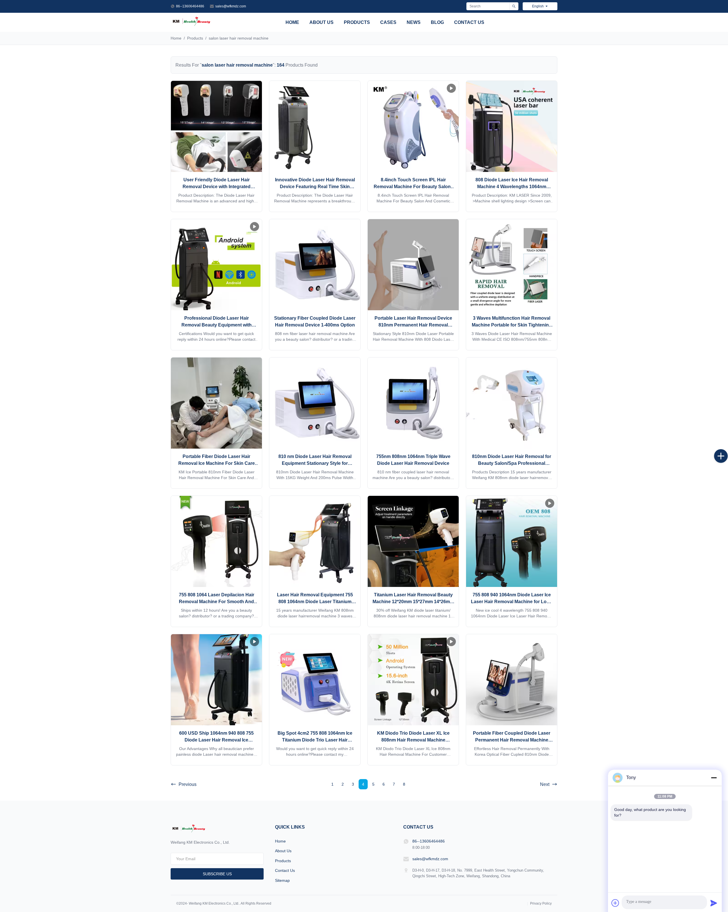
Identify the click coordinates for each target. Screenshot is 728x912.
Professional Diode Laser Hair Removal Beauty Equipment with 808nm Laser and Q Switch (216, 325)
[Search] (513, 6)
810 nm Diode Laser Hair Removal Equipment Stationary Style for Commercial (314, 463)
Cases (388, 22)
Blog (437, 22)
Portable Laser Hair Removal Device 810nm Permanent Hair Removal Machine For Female (413, 325)
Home (292, 22)
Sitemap (282, 880)
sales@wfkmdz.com (230, 6)
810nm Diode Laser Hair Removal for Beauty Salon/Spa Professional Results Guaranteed (511, 463)
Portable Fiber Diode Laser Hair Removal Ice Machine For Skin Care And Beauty (216, 463)
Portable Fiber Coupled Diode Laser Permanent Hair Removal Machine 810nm (511, 740)
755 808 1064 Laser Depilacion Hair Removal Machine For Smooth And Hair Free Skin (216, 601)
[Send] (713, 903)
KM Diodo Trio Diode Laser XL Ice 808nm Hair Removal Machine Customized (413, 740)
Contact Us (469, 22)
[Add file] (615, 903)
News (414, 22)
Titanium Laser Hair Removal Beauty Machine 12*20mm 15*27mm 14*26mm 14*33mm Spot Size (413, 601)
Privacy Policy (541, 903)
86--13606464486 (190, 6)
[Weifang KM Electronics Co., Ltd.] (191, 25)
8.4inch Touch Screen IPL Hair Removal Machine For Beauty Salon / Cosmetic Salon (413, 186)
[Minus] (713, 777)
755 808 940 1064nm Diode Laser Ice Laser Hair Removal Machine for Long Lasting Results (511, 601)
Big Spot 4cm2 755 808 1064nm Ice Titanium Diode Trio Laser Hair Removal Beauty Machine (315, 740)
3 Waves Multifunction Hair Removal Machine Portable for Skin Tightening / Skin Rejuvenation (512, 325)
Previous (188, 784)
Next (544, 784)
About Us (321, 22)
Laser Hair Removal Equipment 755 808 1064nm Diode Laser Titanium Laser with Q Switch (315, 601)
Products (357, 22)
